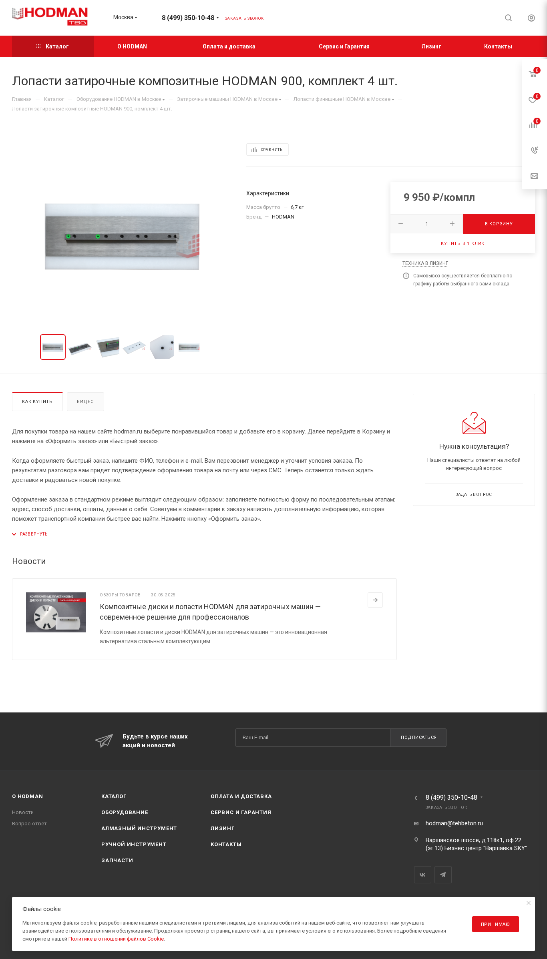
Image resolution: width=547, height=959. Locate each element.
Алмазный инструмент (139, 828)
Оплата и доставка (241, 796)
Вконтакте (422, 874)
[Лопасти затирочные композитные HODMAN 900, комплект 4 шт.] (122, 234)
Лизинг (223, 828)
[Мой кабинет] (531, 19)
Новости (23, 812)
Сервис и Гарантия (241, 812)
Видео (85, 401)
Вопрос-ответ (29, 824)
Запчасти (117, 860)
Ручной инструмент (134, 844)
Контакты (226, 844)
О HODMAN (27, 796)
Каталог (114, 796)
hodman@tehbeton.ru (454, 823)
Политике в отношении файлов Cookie (116, 939)
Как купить (37, 401)
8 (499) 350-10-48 (188, 18)
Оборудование (124, 812)
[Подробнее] (375, 600)
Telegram (443, 874)
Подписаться (419, 737)
